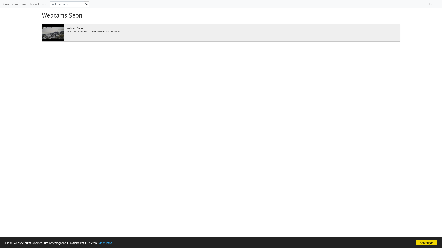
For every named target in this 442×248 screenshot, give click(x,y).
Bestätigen (426, 242)
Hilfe (432, 4)
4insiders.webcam (14, 4)
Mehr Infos (105, 243)
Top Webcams (38, 4)
